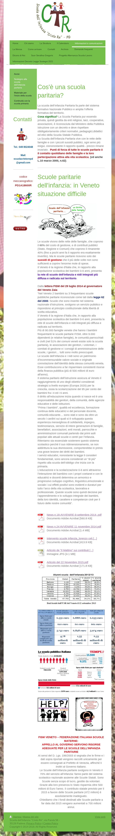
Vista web (100, 817)
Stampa (17, 817)
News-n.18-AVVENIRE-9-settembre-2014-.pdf (74, 514)
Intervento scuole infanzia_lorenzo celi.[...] (72, 538)
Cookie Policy (50, 823)
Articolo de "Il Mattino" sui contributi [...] (70, 550)
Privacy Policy (33, 823)
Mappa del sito (30, 817)
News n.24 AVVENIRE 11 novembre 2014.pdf (74, 526)
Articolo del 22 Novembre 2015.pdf (67, 562)
